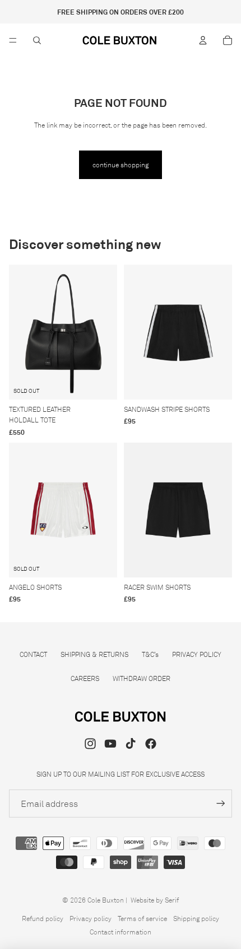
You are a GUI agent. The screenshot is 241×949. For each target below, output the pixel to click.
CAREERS (85, 678)
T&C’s (150, 654)
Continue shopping (120, 165)
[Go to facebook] (150, 743)
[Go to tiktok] (130, 743)
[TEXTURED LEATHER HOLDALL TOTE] (63, 332)
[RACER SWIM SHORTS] (178, 510)
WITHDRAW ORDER (141, 678)
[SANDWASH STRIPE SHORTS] (178, 332)
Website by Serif (155, 900)
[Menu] (13, 40)
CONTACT (33, 654)
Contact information (120, 932)
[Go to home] (120, 40)
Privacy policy (90, 918)
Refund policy (42, 918)
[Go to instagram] (90, 743)
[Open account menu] (203, 40)
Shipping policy (196, 918)
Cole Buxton (105, 900)
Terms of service (142, 918)
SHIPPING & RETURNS (94, 654)
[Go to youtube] (110, 743)
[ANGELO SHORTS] (63, 510)
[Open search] (37, 40)
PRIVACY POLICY (196, 654)
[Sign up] (221, 803)
